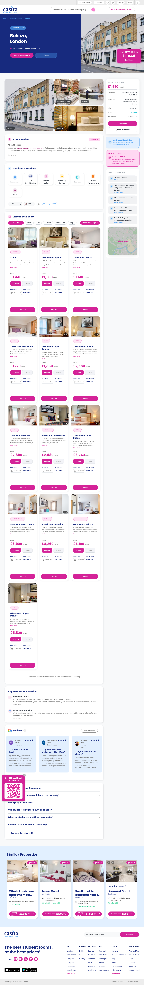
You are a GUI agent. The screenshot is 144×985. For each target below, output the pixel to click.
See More (18, 704)
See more (71, 974)
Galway (82, 959)
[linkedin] (31, 959)
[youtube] (36, 959)
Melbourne (92, 955)
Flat (38, 223)
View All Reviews (89, 730)
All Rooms (15, 223)
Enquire (23, 309)
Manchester (71, 970)
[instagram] (21, 959)
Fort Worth (103, 955)
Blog (113, 959)
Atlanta (102, 962)
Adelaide (91, 966)
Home (5, 18)
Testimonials (117, 966)
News (114, 962)
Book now (123, 123)
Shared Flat (60, 223)
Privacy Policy (134, 955)
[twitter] (26, 959)
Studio (29, 223)
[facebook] (16, 959)
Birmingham (72, 955)
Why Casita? (117, 970)
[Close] (24, 775)
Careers (132, 962)
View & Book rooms (22, 55)
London (70, 951)
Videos (46, 55)
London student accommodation (30, 148)
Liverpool (70, 962)
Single (72, 223)
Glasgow (70, 959)
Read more (13, 267)
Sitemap (115, 951)
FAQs (131, 959)
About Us (132, 966)
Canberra (92, 970)
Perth (90, 962)
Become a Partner (119, 955)
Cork (81, 955)
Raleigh (102, 966)
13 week (16, 283)
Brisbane (91, 959)
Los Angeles (103, 959)
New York (102, 951)
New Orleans (104, 970)
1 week (27, 283)
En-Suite (48, 223)
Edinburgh (71, 966)
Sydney (91, 951)
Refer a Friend (134, 970)
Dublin (81, 951)
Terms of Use (134, 951)
